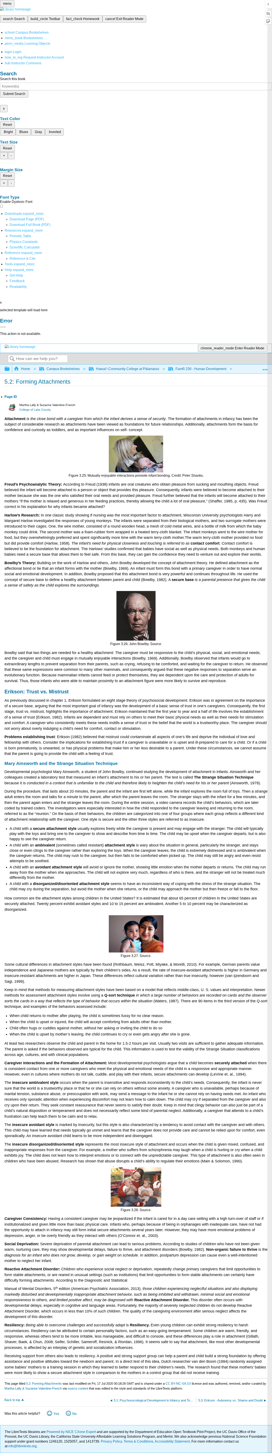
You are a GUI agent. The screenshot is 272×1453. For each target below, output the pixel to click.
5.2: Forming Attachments (44, 1383)
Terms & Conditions (138, 1441)
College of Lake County (35, 409)
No (74, 1414)
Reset (7, 124)
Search (12, 359)
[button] (17, 281)
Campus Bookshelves (63, 369)
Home (25, 369)
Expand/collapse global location (265, 367)
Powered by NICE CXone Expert (72, 1432)
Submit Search (14, 94)
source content (78, 1388)
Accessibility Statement (172, 1441)
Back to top (12, 1400)
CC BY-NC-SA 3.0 (178, 1383)
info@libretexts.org (22, 1446)
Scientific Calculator (25, 247)
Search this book (12, 79)
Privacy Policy (111, 1441)
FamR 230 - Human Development (201, 369)
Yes (56, 1414)
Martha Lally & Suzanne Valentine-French (33, 1388)
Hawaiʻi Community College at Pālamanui (127, 369)
